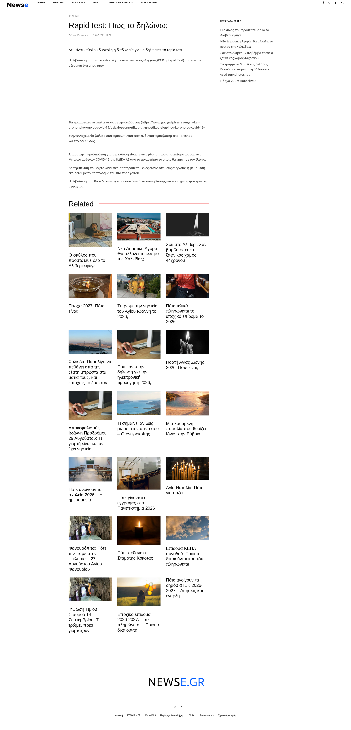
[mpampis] (90, 230)
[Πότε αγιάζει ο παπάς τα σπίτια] (90, 286)
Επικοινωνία (207, 715)
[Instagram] (329, 4)
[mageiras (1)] (187, 403)
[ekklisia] (90, 528)
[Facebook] (323, 4)
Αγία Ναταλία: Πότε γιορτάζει (184, 490)
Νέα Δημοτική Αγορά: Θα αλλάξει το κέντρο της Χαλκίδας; (138, 253)
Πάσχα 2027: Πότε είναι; (86, 308)
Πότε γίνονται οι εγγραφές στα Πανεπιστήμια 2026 (136, 503)
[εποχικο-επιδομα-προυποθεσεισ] (187, 286)
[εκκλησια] (139, 286)
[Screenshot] (187, 528)
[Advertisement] (96, 94)
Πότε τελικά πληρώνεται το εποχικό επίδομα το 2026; (185, 313)
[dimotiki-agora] (139, 226)
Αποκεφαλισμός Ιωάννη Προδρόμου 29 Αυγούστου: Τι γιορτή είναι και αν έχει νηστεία (88, 438)
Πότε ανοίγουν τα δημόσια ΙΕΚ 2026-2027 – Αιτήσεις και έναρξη (184, 587)
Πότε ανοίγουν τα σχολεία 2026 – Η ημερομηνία (85, 495)
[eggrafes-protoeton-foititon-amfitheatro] (139, 473)
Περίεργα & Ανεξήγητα (120, 2)
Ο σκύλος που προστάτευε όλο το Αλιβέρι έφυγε (87, 260)
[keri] (139, 530)
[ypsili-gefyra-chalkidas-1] (90, 342)
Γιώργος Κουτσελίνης (79, 35)
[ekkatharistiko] (90, 405)
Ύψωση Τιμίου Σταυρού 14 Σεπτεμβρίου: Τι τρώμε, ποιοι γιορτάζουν (84, 620)
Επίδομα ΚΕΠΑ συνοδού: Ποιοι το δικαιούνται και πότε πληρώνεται (185, 556)
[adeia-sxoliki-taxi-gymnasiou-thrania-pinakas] (90, 469)
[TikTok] (336, 4)
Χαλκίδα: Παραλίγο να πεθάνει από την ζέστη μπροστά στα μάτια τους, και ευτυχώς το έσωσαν (90, 372)
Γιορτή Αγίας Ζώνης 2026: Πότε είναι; (185, 365)
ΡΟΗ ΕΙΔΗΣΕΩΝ (149, 2)
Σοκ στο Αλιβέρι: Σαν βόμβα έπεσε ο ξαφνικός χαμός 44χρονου (186, 252)
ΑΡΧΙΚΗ (41, 2)
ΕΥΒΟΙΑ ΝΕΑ (78, 2)
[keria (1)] (187, 468)
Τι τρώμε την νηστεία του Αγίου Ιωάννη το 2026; (137, 311)
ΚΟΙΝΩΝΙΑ (58, 2)
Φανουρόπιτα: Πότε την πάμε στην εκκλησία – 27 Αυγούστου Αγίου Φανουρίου (87, 559)
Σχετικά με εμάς (227, 715)
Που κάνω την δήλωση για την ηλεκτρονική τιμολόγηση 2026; (134, 374)
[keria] (187, 342)
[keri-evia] (187, 224)
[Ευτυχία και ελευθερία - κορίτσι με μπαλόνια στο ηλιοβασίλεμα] (139, 591)
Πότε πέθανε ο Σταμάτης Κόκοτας (135, 555)
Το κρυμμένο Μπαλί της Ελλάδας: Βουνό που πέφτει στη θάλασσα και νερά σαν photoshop (246, 69)
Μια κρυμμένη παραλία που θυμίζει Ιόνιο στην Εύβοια (186, 429)
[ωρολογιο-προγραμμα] (139, 344)
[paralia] (139, 403)
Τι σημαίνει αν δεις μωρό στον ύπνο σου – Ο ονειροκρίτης (138, 428)
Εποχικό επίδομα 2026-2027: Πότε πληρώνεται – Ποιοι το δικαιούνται (138, 622)
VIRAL (96, 2)
